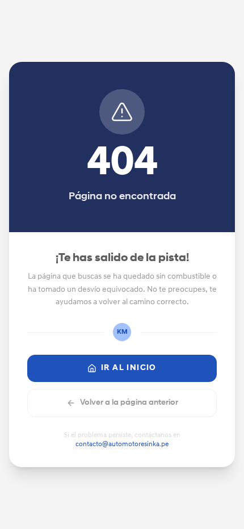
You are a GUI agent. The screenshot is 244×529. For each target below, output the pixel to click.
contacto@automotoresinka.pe (122, 444)
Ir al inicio (129, 368)
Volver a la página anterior (129, 402)
